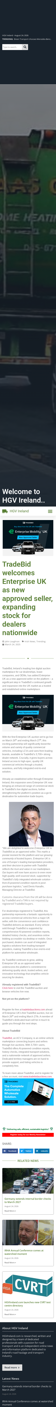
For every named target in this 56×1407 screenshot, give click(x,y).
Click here (7, 988)
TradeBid (7, 1038)
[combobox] (12, 47)
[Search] (25, 47)
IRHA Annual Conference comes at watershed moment (23, 1252)
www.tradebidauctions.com (37, 1076)
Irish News (30, 641)
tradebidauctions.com (33, 1009)
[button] (50, 511)
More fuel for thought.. (18, 39)
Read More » (10, 1211)
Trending (41, 641)
